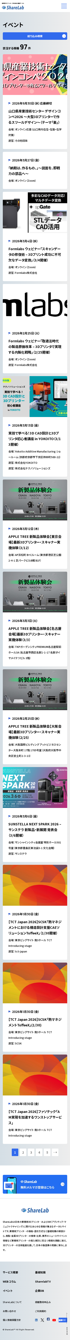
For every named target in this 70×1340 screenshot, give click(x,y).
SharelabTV (43, 1281)
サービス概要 (10, 1272)
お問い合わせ (9, 1311)
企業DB (39, 1291)
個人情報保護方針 (12, 1319)
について (12, 1302)
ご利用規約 (40, 1311)
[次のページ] (55, 1152)
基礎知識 (40, 1272)
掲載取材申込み (43, 1302)
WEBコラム (9, 1281)
